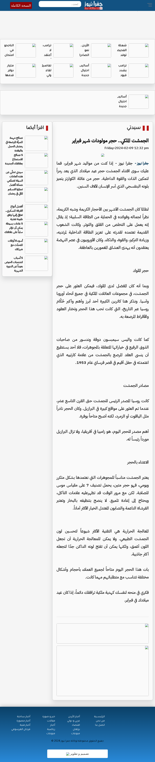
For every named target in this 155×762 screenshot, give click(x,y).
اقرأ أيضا (35, 128)
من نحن (100, 721)
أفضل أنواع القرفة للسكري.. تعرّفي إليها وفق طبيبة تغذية (14, 212)
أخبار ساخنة (23, 716)
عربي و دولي (73, 721)
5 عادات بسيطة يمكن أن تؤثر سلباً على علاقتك (13, 227)
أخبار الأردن (74, 716)
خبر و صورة (48, 716)
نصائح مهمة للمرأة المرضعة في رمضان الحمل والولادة (14, 144)
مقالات (51, 721)
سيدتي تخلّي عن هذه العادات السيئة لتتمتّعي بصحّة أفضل (14, 178)
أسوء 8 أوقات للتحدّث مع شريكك (15, 245)
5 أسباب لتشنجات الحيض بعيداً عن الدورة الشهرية (14, 264)
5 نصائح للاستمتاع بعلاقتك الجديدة (14, 159)
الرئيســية (99, 716)
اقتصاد (76, 725)
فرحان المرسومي (20, 729)
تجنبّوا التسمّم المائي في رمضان (15, 191)
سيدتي (134, 128)
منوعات (75, 733)
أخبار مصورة (23, 721)
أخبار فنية (25, 725)
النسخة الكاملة (21, 5)
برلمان (76, 729)
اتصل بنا (100, 725)
